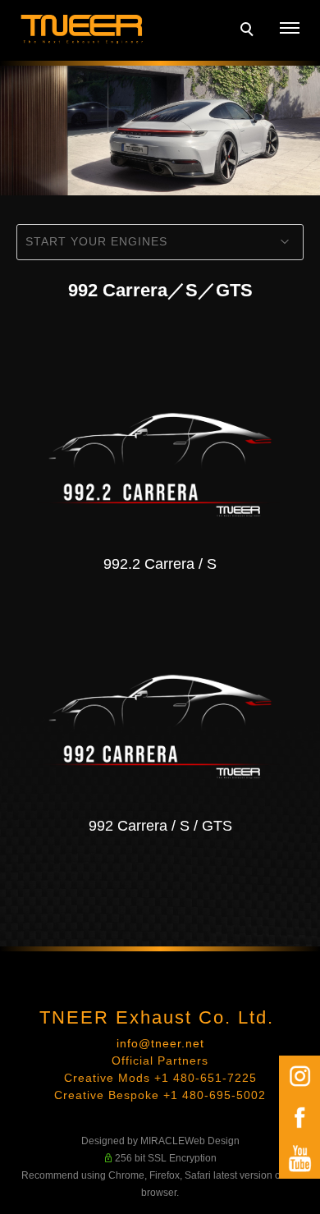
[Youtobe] (299, 1158)
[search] (249, 31)
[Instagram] (299, 1076)
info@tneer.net (160, 1043)
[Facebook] (299, 1117)
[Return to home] (82, 29)
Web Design (212, 1141)
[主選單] (290, 29)
